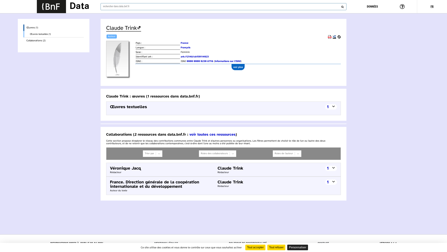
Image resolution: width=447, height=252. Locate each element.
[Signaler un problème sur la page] (139, 28)
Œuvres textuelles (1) (40, 34)
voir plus (238, 67)
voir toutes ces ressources (212, 134)
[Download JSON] (339, 38)
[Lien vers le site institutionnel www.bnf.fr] (51, 6)
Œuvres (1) (32, 27)
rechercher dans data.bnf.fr (116, 6)
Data (79, 6)
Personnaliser (297, 247)
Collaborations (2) (36, 40)
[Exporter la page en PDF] (329, 38)
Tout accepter (255, 247)
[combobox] (223, 6)
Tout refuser (276, 247)
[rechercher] (342, 6)
